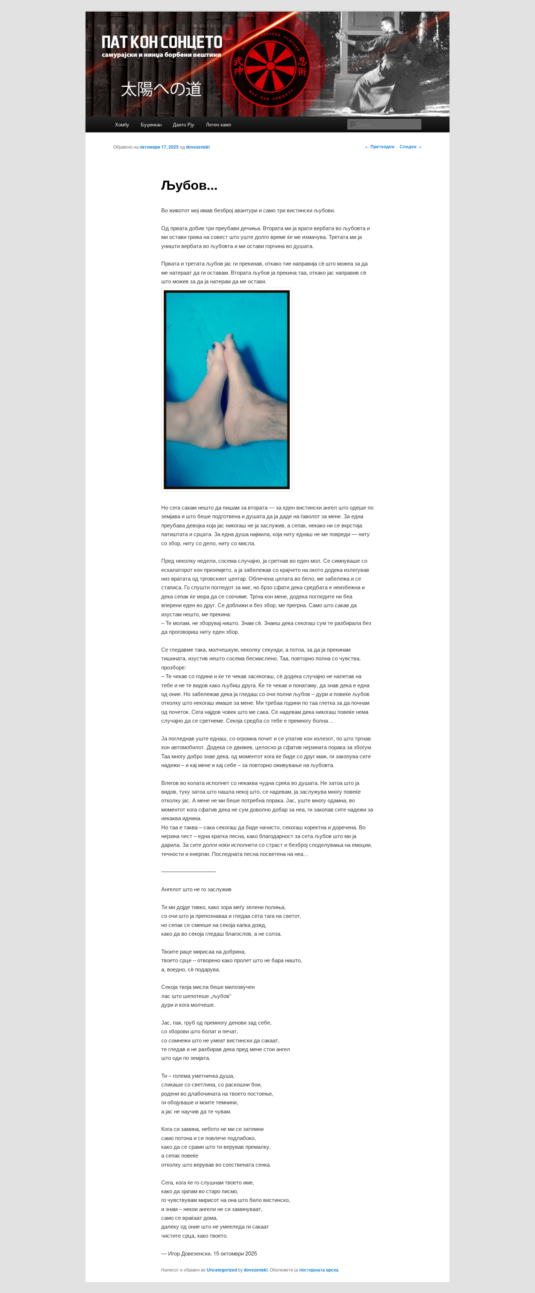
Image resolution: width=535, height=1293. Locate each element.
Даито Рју (183, 124)
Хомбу (122, 124)
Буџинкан (151, 124)
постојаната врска (318, 1269)
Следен (411, 146)
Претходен (379, 146)
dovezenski (198, 147)
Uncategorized (222, 1269)
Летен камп (218, 124)
